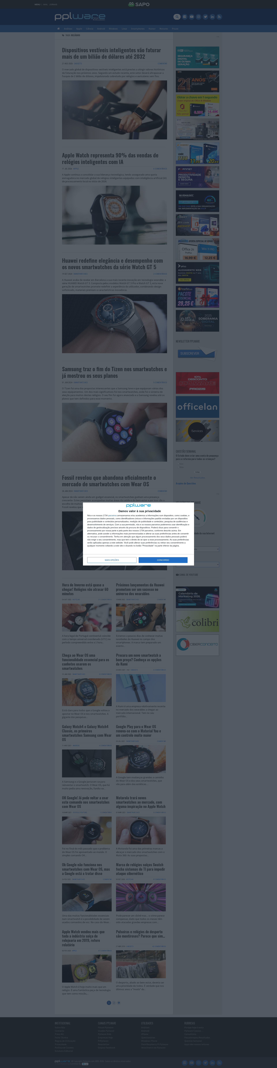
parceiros (112, 515)
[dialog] (138, 534)
